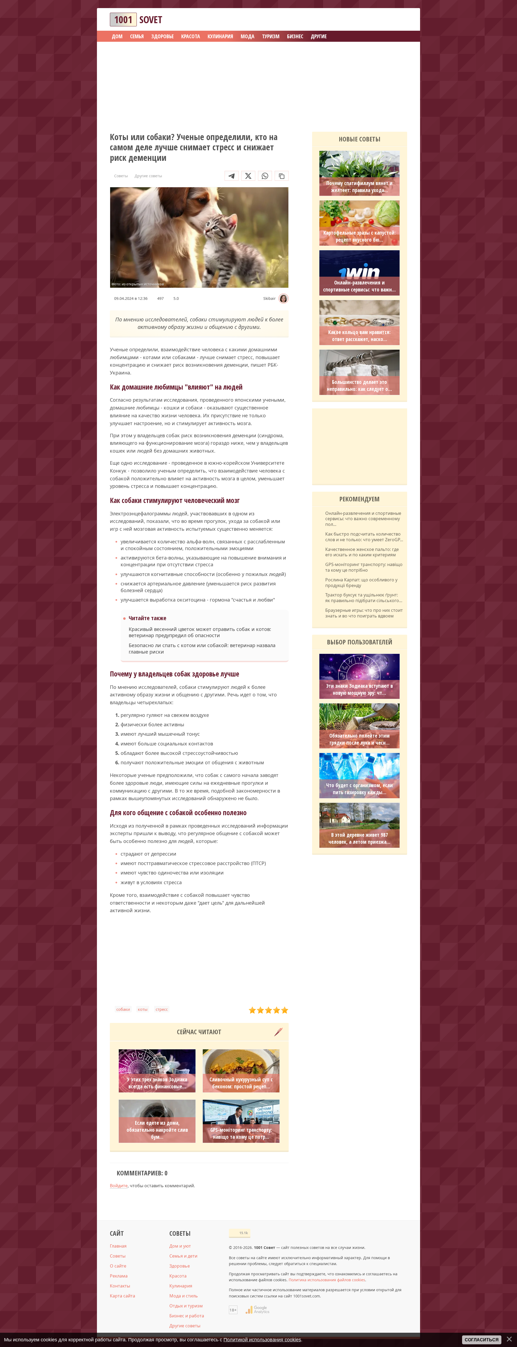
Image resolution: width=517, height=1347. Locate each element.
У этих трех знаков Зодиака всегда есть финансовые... (157, 1083)
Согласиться (482, 1340)
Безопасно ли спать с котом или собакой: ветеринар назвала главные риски (202, 648)
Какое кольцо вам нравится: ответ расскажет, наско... (359, 336)
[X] (248, 176)
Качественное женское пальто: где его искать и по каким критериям (362, 552)
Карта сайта (122, 1296)
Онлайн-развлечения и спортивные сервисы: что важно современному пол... (363, 519)
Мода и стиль (183, 1296)
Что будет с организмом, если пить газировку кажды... (359, 789)
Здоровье (179, 1266)
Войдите (119, 1186)
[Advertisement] (258, 85)
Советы (117, 1256)
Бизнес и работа (186, 1316)
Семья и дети (183, 1256)
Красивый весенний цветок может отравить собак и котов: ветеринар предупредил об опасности (200, 632)
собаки (123, 1009)
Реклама (119, 1276)
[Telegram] (232, 176)
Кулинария (180, 1286)
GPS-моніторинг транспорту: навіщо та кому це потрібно (364, 567)
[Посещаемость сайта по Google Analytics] (257, 1310)
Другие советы (184, 1326)
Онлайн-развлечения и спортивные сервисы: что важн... (359, 286)
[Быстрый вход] (399, 20)
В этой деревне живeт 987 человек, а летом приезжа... (359, 838)
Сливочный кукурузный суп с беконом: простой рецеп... (241, 1083)
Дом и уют (180, 1246)
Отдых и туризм (186, 1306)
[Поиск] (383, 20)
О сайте (118, 1266)
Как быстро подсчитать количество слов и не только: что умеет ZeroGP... (364, 537)
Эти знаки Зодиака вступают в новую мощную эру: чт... (359, 689)
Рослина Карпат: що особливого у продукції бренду (361, 582)
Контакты (120, 1286)
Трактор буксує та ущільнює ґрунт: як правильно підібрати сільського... (363, 597)
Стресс (162, 1009)
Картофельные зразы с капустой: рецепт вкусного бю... (359, 236)
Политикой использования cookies (262, 1339)
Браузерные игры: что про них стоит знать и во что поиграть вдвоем (364, 613)
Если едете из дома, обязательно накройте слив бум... (157, 1129)
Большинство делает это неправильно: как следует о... (359, 386)
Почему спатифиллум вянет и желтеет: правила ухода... (359, 187)
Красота (178, 1276)
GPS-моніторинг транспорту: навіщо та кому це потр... (241, 1133)
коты (143, 1009)
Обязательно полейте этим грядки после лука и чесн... (359, 739)
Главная (118, 1246)
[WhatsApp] (265, 176)
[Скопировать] (282, 176)
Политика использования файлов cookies (327, 1279)
